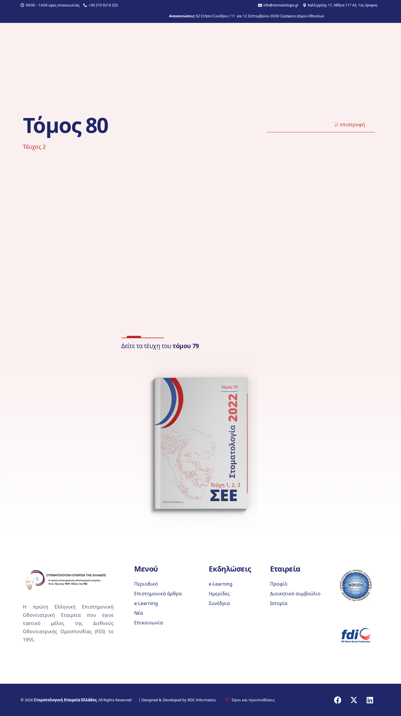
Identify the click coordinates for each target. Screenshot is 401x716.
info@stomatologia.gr (281, 5)
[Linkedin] (370, 700)
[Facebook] (337, 700)
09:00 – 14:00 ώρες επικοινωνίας (53, 5)
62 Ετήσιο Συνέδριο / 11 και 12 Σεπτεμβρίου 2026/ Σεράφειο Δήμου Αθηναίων (243, 16)
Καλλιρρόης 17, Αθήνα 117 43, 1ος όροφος (343, 5)
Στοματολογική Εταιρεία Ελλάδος (65, 699)
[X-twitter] (353, 700)
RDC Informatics (201, 699)
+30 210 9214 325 (103, 5)
